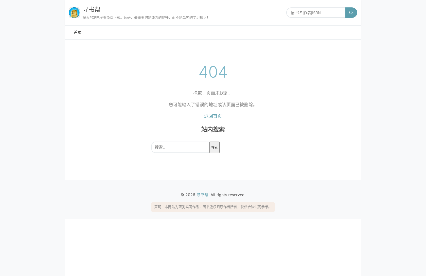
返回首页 (213, 116)
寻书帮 (91, 9)
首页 (78, 32)
